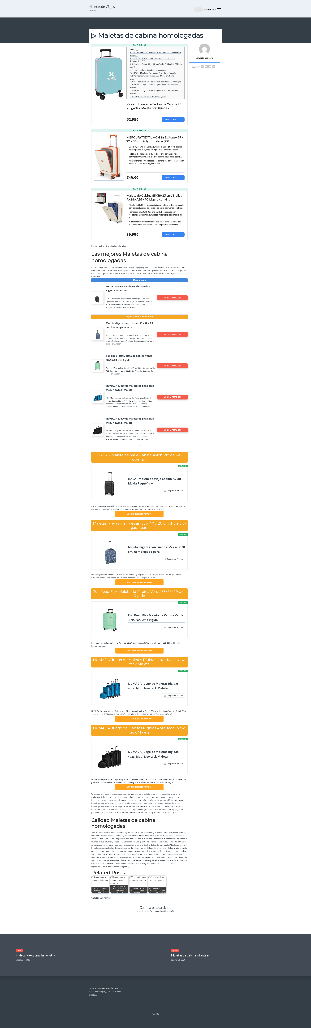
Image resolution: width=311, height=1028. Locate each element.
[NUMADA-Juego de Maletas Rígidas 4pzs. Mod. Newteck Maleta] (109, 689)
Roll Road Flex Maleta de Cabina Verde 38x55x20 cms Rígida (155, 82)
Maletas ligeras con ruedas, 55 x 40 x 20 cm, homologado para (156, 549)
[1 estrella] (137, 911)
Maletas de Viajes (102, 6)
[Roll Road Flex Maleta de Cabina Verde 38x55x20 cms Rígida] (109, 620)
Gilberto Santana (204, 58)
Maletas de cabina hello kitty (35, 955)
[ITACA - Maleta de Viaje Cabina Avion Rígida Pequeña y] (109, 484)
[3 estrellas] (142, 911)
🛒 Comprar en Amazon (173, 491)
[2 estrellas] (140, 911)
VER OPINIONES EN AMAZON (139, 514)
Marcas (107, 897)
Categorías (210, 9)
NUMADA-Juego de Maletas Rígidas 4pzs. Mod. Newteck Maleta (153, 685)
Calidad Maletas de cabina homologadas (148, 97)
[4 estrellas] (145, 911)
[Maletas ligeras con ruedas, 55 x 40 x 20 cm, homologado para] (109, 552)
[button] (137, 50)
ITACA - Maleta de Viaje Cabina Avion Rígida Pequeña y (154, 481)
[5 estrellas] (148, 911)
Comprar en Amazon (173, 119)
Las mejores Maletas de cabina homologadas (147, 70)
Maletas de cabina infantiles (190, 955)
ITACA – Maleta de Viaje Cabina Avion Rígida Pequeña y (153, 73)
